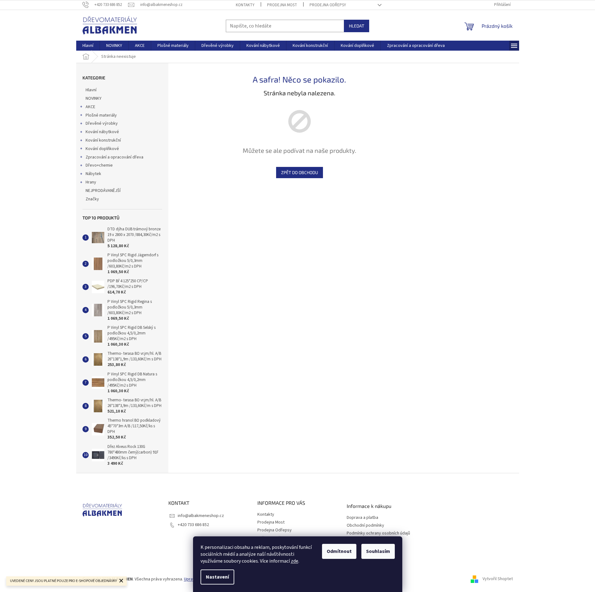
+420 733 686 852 (193, 525)
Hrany (91, 182)
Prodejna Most (282, 5)
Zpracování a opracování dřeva (114, 157)
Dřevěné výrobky (102, 123)
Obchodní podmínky (365, 526)
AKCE (90, 107)
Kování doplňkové (102, 149)
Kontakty (245, 5)
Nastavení (217, 577)
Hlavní (91, 90)
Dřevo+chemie (99, 165)
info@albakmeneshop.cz (201, 516)
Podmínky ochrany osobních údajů (378, 533)
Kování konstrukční (103, 140)
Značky (92, 199)
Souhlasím (378, 551)
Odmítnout (339, 551)
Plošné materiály (101, 115)
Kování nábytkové (102, 132)
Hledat (356, 25)
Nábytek (93, 174)
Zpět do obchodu (299, 172)
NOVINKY (94, 98)
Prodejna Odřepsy (328, 5)
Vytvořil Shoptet (498, 579)
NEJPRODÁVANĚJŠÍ (103, 191)
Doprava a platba (362, 518)
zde (294, 561)
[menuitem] (88, 46)
